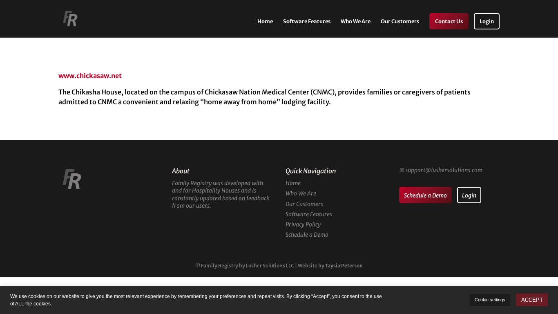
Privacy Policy (303, 224)
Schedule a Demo (307, 234)
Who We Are (356, 22)
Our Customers (400, 22)
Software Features (306, 22)
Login (487, 22)
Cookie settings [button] (490, 299)
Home (265, 22)
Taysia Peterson (344, 265)
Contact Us (449, 22)
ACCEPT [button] (532, 300)
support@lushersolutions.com (443, 170)
